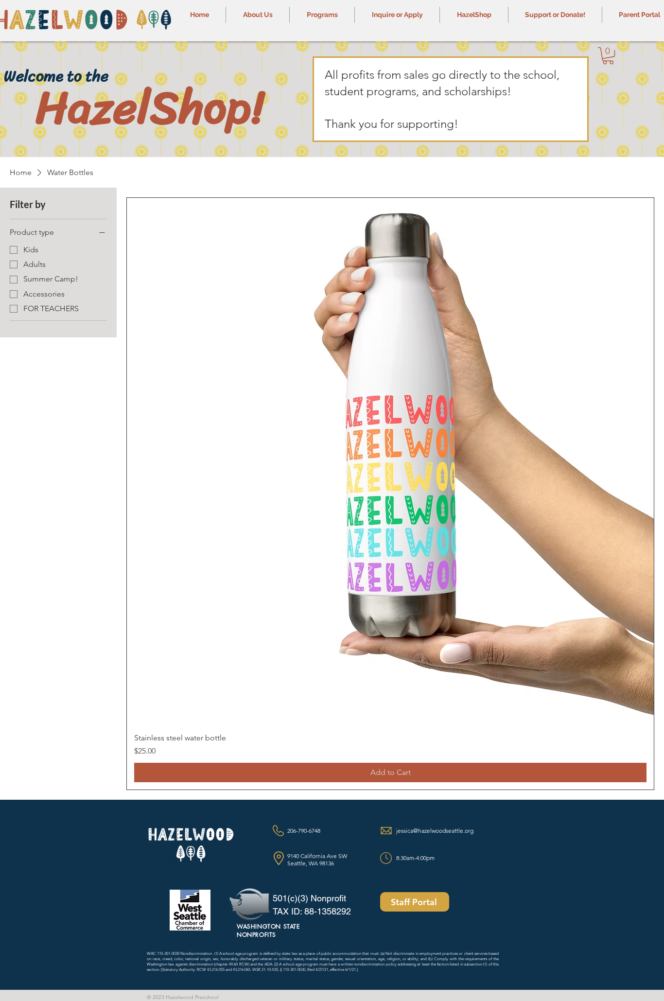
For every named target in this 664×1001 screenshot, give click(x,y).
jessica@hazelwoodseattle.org (434, 830)
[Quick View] (390, 461)
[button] (257, 15)
